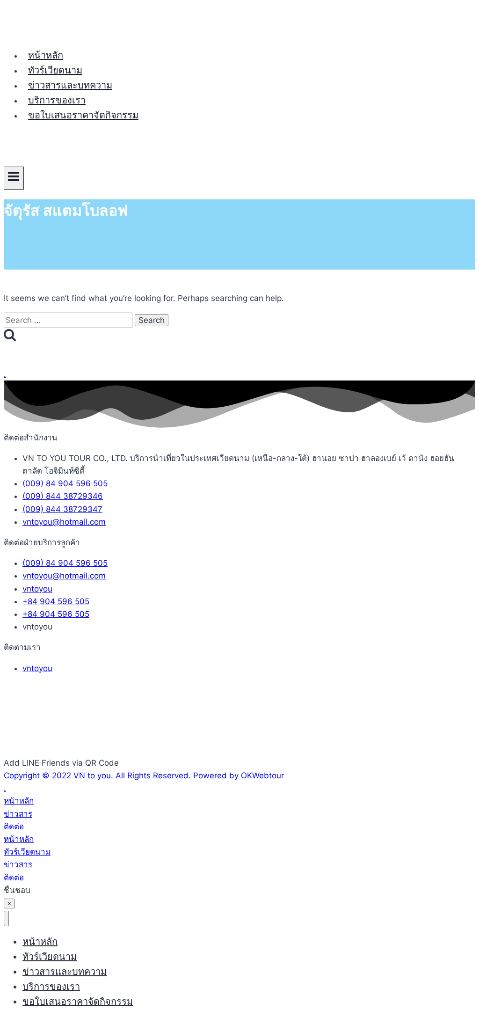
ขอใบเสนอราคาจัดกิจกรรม (83, 115)
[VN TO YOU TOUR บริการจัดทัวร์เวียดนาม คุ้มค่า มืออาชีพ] (39, 33)
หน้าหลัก (45, 55)
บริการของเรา (57, 100)
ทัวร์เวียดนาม (55, 70)
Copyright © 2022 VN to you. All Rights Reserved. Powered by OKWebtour (144, 775)
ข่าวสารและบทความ (70, 85)
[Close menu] (6, 918)
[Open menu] (14, 178)
